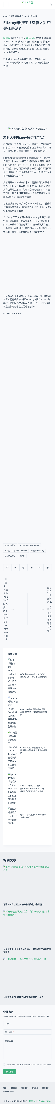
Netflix (6, 38)
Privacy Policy (44, 1101)
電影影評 (14, 1088)
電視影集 (35, 1088)
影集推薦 (45, 1088)
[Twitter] (16, 567)
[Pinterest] (23, 567)
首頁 (4, 1088)
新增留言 (9, 1041)
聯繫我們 (33, 1101)
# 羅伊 (22, 556)
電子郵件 (9, 1032)
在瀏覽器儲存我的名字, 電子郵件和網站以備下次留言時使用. (29, 1064)
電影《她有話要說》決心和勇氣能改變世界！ (23, 904)
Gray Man (31, 38)
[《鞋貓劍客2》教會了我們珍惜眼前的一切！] (27, 976)
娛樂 (12, 16)
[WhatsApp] (47, 567)
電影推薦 (24, 1088)
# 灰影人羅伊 (10, 556)
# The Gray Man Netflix (29, 545)
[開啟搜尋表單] (51, 4)
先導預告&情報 (8, 1092)
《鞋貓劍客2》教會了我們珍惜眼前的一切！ (23, 997)
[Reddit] (32, 567)
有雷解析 (18, 16)
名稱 (7, 1023)
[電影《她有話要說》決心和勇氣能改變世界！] (27, 883)
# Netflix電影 (10, 545)
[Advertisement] (27, 98)
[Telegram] (40, 567)
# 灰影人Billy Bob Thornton (16, 551)
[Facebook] (7, 567)
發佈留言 (10, 1072)
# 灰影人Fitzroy (37, 551)
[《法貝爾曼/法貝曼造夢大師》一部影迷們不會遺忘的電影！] (27, 928)
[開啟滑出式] (5, 4)
